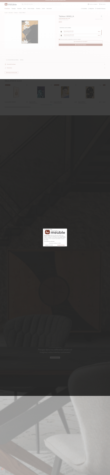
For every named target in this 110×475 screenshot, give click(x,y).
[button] (2, 469)
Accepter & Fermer (61, 245)
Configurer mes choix (49, 245)
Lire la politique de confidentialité (49, 241)
